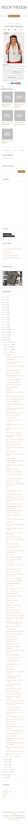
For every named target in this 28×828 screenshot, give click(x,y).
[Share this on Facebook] (12, 83)
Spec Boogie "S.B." (11, 607)
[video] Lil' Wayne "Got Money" (13, 471)
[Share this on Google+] (16, 83)
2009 (6, 337)
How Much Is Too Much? (12, 469)
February (8, 769)
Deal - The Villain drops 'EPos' (10, 255)
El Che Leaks (9, 666)
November (9, 344)
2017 (6, 317)
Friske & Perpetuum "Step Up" (14, 754)
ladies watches (7, 792)
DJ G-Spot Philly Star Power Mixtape (15, 399)
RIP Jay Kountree (7, 253)
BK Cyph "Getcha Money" (12, 655)
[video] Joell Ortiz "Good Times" (14, 433)
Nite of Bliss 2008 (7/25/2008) (13, 581)
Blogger (14, 814)
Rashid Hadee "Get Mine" (12, 593)
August (8, 352)
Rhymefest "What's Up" (12, 417)
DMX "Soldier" (9, 555)
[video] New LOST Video (12, 481)
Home (14, 150)
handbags (5, 793)
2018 (6, 314)
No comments (20, 29)
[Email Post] (2, 86)
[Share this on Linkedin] (20, 83)
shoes (4, 797)
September (9, 349)
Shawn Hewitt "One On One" (13, 415)
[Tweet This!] (14, 83)
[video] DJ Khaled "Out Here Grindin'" (15, 631)
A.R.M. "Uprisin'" (10, 602)
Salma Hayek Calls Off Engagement (15, 731)
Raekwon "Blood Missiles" (12, 600)
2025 (6, 299)
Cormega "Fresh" (10, 721)
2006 (6, 777)
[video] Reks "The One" (12, 641)
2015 (6, 322)
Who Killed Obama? (11, 458)
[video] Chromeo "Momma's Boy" (14, 504)
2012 (6, 329)
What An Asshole (10, 669)
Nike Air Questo (10, 586)
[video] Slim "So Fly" (11, 359)
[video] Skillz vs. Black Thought (14, 605)
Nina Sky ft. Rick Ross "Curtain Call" (15, 657)
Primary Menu (14, 16)
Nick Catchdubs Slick (11, 451)
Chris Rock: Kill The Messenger (14, 557)
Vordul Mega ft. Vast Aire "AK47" (14, 634)
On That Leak (14, 23)
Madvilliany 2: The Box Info (12, 626)
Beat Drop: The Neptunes (12, 691)
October (8, 347)
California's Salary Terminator (13, 537)
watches (5, 790)
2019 (6, 312)
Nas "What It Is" (10, 389)
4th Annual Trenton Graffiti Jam (14, 694)
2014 (6, 324)
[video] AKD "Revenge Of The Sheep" (15, 716)
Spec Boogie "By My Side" (13, 373)
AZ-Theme (11, 815)
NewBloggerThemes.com (10, 817)
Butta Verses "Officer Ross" (13, 571)
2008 (6, 339)
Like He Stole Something (12, 382)
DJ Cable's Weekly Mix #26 (13, 583)
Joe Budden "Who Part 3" (12, 664)
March (8, 767)
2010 (6, 334)
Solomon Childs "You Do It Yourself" (15, 700)
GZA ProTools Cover (11, 724)
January (8, 772)
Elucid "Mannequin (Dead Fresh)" (14, 569)
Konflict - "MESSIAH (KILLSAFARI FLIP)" (13, 249)
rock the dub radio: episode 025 (14, 478)
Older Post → (22, 150)
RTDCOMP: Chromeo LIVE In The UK (15, 615)
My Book (12, 65)
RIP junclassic (6, 251)
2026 (6, 297)
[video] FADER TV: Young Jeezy (14, 578)
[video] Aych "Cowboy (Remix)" (14, 689)
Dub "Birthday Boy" (10, 629)
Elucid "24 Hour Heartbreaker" (13, 379)
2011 (6, 332)
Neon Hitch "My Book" (14, 26)
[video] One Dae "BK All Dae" (13, 610)
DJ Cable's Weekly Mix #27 (13, 370)
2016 (6, 319)
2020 (6, 309)
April (7, 764)
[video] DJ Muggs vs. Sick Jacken (14, 719)
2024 (6, 302)
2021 (6, 307)
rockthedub (14, 7)
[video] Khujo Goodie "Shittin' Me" (14, 357)
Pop (19, 23)
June (7, 759)
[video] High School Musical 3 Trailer (15, 751)
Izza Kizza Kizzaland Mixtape (13, 444)
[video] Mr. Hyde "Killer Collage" (14, 710)
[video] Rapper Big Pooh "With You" (15, 497)
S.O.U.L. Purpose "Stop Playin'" (14, 560)
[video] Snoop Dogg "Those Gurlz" (14, 494)
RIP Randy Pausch (10, 521)
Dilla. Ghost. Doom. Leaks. (12, 707)
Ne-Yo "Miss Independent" (12, 756)
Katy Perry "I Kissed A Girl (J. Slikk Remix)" (19, 106)
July (7, 354)
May (7, 762)
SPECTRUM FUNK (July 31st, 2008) (15, 396)
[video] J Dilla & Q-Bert (11, 736)
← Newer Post (5, 150)
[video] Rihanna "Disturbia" (12, 644)
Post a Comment (8, 158)
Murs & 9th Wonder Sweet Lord (14, 588)
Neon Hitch (12, 68)
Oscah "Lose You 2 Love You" (13, 612)
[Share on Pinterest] (18, 83)
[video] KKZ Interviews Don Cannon (15, 519)
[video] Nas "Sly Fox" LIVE (12, 639)
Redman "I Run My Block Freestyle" (15, 591)
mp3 (8, 23)
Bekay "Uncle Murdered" (12, 387)
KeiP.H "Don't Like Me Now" (13, 401)
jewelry (4, 795)
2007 (6, 775)
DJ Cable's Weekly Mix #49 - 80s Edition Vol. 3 (19, 124)
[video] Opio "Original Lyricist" (13, 442)
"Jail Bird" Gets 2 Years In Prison (14, 733)
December (9, 342)
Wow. (7, 488)
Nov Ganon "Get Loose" (12, 544)
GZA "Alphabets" (10, 562)
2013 (6, 327)
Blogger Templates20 (14, 819)
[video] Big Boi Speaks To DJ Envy (14, 412)
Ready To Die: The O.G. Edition (13, 384)
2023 (6, 304)
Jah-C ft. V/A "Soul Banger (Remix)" (15, 439)
